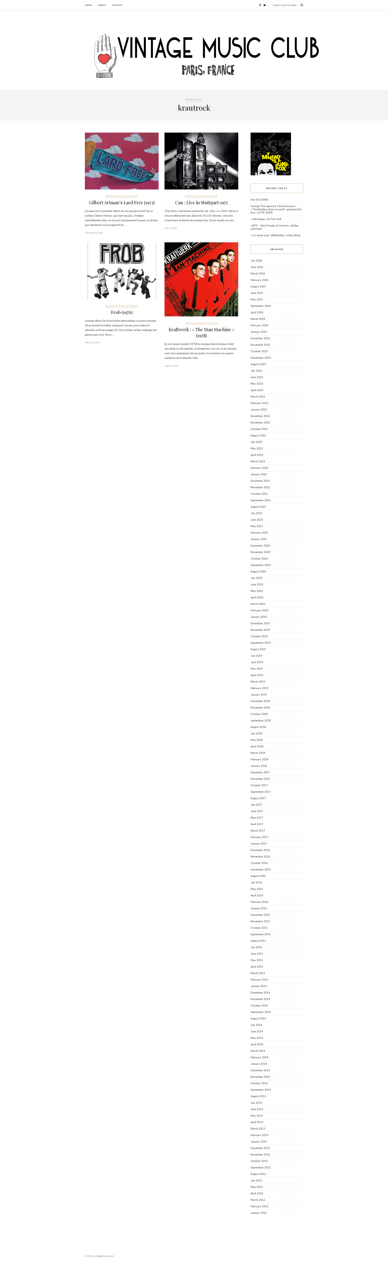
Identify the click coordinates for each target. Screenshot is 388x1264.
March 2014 (258, 1050)
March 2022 (258, 461)
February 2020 (259, 610)
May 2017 (257, 817)
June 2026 (257, 267)
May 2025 (257, 299)
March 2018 (258, 752)
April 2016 (257, 895)
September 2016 (261, 869)
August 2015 (258, 940)
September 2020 (261, 565)
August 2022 (258, 435)
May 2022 (257, 448)
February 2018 (259, 759)
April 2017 (257, 824)
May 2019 (257, 668)
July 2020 (256, 578)
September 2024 (261, 305)
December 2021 (260, 480)
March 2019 (258, 681)
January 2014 (259, 1063)
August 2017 (258, 798)
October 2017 (259, 785)
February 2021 (259, 532)
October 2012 (259, 1161)
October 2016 (259, 863)
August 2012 (258, 1174)
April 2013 (257, 1122)
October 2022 (259, 429)
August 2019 (258, 649)
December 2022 (260, 416)
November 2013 (260, 1076)
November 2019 (260, 629)
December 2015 (260, 914)
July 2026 (256, 260)
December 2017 (260, 772)
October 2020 (259, 558)
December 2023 (260, 338)
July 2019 (256, 655)
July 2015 (256, 947)
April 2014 (257, 1044)
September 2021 (261, 500)
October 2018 (259, 714)
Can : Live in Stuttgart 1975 (201, 202)
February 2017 (259, 837)
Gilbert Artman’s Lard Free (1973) (122, 202)
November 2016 (260, 856)
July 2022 (256, 442)
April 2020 (257, 597)
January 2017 (259, 843)
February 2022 (259, 467)
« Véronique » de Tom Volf (266, 219)
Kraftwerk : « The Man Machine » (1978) (201, 332)
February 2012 (259, 1206)
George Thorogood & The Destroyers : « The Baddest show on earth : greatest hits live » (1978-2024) (276, 209)
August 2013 (258, 1096)
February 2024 (259, 325)
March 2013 (258, 1128)
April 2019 (257, 675)
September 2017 (261, 791)
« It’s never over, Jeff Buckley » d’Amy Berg (275, 235)
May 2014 (257, 1038)
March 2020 (258, 603)
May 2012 (257, 1186)
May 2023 (257, 383)
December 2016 (260, 850)
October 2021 (259, 493)
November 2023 (260, 344)
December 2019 (260, 623)
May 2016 (257, 889)
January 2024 (259, 331)
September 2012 (261, 1167)
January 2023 (259, 409)
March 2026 (258, 273)
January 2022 (259, 474)
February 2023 (259, 403)
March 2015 (258, 973)
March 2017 (258, 830)
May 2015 (257, 960)
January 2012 (259, 1212)
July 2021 (256, 513)
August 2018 (258, 727)
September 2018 (261, 720)
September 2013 (261, 1089)
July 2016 (256, 882)
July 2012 (256, 1180)
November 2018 (260, 707)
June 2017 (257, 811)
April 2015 (257, 966)
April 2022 (257, 454)
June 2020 (257, 584)
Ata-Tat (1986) (259, 199)
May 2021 (257, 526)
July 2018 (256, 733)
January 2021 (259, 539)
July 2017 (256, 804)
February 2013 (259, 1135)
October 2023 (259, 351)
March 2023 (258, 396)
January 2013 (259, 1141)
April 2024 (257, 312)
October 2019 (259, 636)
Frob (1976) (122, 312)
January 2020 (259, 616)
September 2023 (261, 357)
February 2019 (259, 688)
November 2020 (260, 552)
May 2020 (257, 591)
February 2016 (259, 901)
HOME (88, 5)
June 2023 (257, 377)
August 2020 (258, 571)
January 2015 (259, 986)
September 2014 (261, 1012)
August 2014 (258, 1018)
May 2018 (257, 740)
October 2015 (259, 927)
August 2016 (258, 876)
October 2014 (259, 1005)
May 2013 (257, 1115)
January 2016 (259, 908)
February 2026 (259, 280)
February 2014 (259, 1057)
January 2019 (259, 694)
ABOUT (102, 5)
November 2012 (260, 1154)
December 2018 (260, 701)
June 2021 (257, 519)
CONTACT (117, 5)
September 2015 (261, 934)
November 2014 (260, 999)
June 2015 (257, 953)
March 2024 (258, 318)
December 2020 (260, 545)
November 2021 (260, 487)
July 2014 (256, 1025)
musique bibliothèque (121, 196)
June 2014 (257, 1031)
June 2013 (257, 1109)
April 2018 (257, 746)
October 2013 (259, 1083)
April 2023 (257, 390)
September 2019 (261, 642)
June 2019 (257, 662)
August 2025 (258, 286)
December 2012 (260, 1148)
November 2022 (260, 422)
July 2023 (256, 370)
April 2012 (257, 1193)
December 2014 (260, 992)
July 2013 (256, 1102)
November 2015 (260, 921)
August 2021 (258, 506)
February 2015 (259, 979)
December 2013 (260, 1070)
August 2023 (258, 364)
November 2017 (260, 778)
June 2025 (257, 293)
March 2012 (258, 1199)
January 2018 (259, 765)
